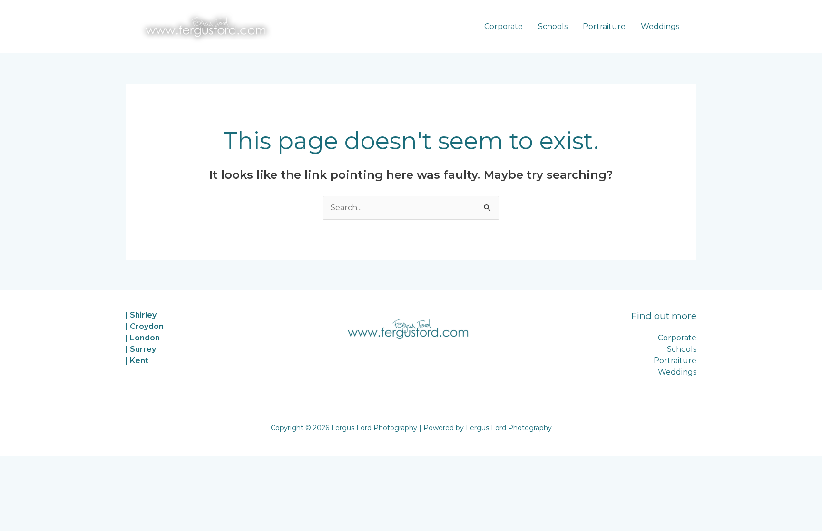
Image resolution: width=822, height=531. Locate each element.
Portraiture (604, 26)
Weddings (660, 26)
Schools (553, 26)
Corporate (503, 26)
